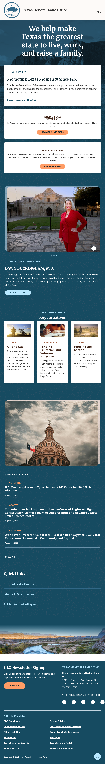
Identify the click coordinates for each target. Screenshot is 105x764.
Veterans (15, 483)
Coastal (14, 505)
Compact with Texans (14, 727)
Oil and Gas (15, 346)
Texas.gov (55, 737)
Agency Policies (57, 721)
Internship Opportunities (19, 594)
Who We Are (18, 72)
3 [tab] (56, 255)
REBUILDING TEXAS (52, 150)
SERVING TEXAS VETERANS (52, 118)
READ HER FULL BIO (18, 293)
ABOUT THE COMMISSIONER (25, 261)
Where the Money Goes (61, 748)
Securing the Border (83, 348)
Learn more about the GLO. (21, 100)
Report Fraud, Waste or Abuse (65, 732)
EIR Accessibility (12, 732)
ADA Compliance (12, 721)
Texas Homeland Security (16, 743)
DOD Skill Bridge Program (19, 584)
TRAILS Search (11, 748)
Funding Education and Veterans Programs (50, 351)
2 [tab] (54, 255)
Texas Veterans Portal (61, 743)
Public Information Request (20, 604)
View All (10, 556)
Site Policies (10, 737)
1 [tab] (51, 255)
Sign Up (14, 685)
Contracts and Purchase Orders (65, 727)
